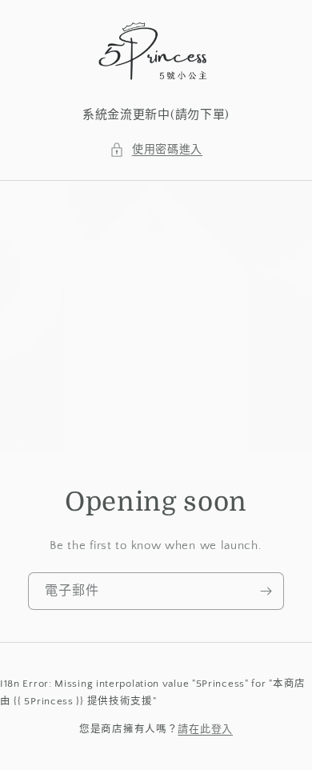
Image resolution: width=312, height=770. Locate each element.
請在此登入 (205, 729)
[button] (156, 150)
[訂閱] (265, 591)
